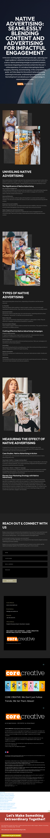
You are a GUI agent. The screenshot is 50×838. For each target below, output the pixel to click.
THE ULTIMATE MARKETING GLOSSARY (8, 808)
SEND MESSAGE (9, 580)
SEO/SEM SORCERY (4, 801)
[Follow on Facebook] (5, 752)
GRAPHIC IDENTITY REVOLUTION (7, 797)
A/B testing (44, 359)
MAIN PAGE (2, 792)
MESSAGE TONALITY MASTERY (6, 798)
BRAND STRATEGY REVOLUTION (7, 794)
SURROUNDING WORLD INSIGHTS (7, 804)
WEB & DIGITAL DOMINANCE (6, 806)
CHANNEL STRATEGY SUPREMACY (7, 795)
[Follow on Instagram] (7, 752)
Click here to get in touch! (11, 835)
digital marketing (24, 730)
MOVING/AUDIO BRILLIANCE (6, 800)
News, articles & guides (5, 809)
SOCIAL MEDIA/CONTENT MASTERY (7, 803)
